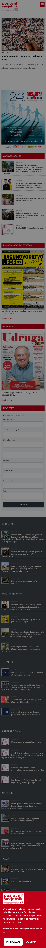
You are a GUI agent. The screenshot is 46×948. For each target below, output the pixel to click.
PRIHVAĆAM (13, 941)
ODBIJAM (31, 941)
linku (20, 922)
